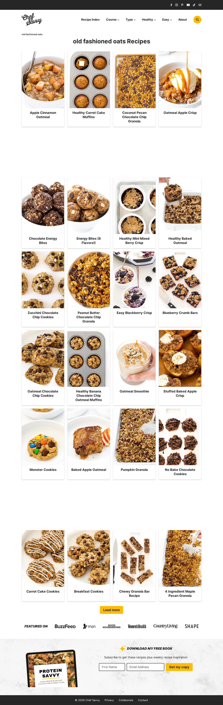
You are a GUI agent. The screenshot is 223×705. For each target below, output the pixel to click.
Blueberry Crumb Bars (180, 313)
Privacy (109, 700)
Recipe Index (90, 19)
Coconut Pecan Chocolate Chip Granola (134, 117)
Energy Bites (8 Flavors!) (89, 241)
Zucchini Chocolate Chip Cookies (43, 315)
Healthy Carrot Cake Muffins (88, 115)
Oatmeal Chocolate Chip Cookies (43, 393)
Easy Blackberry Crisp (134, 313)
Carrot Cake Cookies (42, 591)
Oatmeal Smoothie (134, 391)
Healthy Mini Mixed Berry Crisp (134, 241)
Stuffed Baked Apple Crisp (180, 393)
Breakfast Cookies (88, 591)
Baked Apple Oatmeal (88, 470)
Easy (165, 19)
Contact (143, 700)
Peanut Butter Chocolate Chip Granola (88, 317)
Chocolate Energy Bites (43, 241)
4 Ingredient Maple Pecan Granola (180, 593)
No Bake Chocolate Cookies (180, 472)
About (182, 19)
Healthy (147, 19)
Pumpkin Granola (134, 470)
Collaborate (126, 700)
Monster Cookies (43, 470)
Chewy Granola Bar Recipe (134, 593)
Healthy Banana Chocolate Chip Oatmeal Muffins (88, 395)
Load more (111, 610)
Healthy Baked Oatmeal (180, 241)
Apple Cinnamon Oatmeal (43, 115)
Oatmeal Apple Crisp (180, 113)
